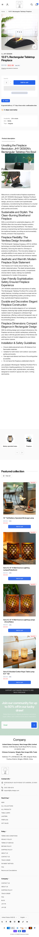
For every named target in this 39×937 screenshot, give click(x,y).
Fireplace (29, 446)
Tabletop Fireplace (19, 244)
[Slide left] (3, 32)
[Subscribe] (34, 725)
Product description (8, 138)
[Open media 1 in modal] (19, 32)
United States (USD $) (8, 917)
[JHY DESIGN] (5, 774)
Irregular (10, 123)
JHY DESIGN (6, 54)
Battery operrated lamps (10, 446)
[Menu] (2, 5)
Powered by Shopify (24, 934)
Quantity (6, 78)
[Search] (32, 5)
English (22, 917)
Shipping (3, 68)
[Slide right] (36, 32)
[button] (19, 88)
